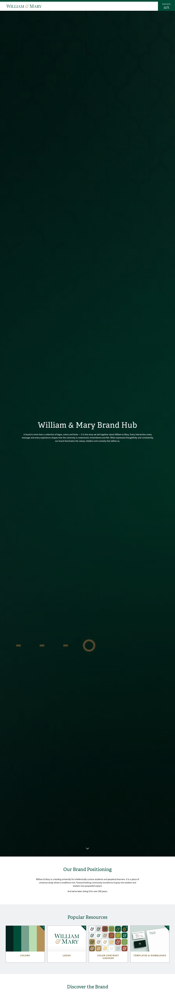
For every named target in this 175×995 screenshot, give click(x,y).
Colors (25, 955)
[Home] (24, 6)
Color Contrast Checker (108, 957)
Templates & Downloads (149, 955)
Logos (67, 955)
